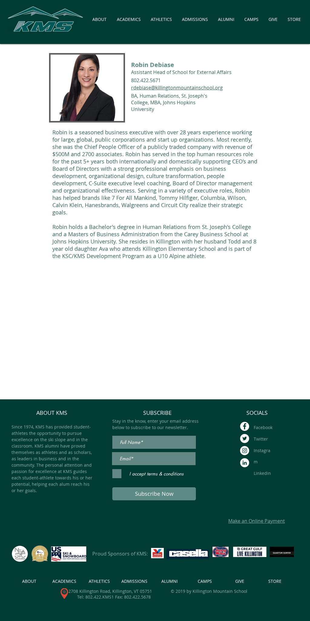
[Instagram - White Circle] (244, 450)
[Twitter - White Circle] (244, 438)
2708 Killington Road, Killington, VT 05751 (110, 591)
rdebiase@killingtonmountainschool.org (177, 87)
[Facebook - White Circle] (244, 426)
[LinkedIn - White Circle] (244, 462)
